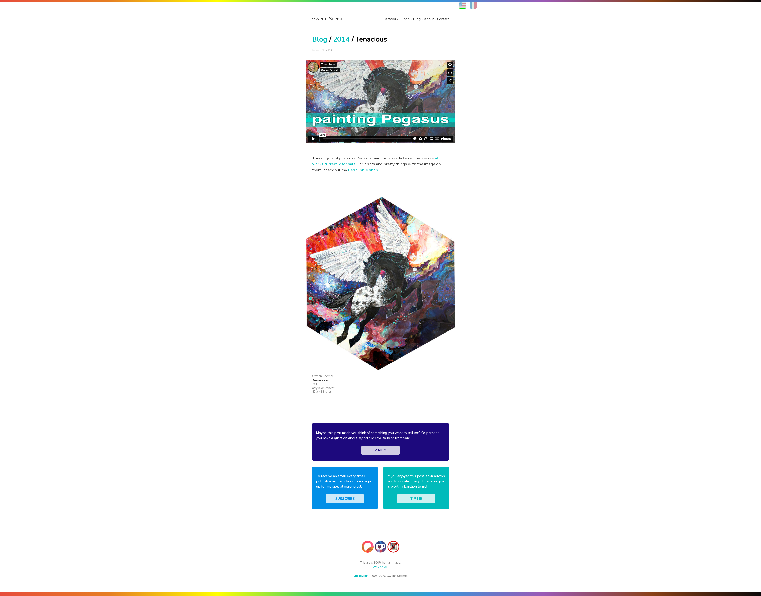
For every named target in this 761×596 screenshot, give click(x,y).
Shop (406, 19)
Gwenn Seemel (328, 18)
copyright (361, 576)
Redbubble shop (363, 170)
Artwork (391, 19)
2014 (341, 39)
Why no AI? (380, 567)
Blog (417, 19)
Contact (443, 19)
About (429, 19)
